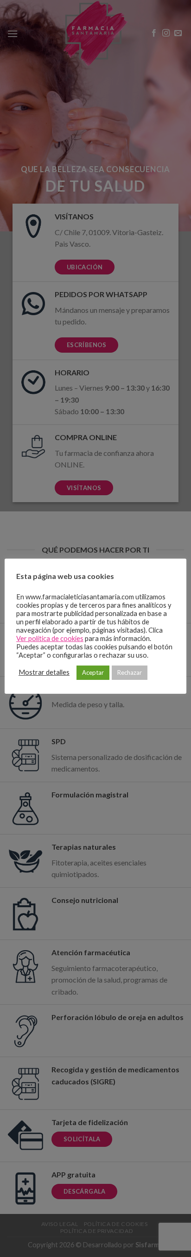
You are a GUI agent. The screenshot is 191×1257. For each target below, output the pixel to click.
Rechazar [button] (129, 672)
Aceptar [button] (93, 672)
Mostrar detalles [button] (44, 672)
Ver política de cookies (49, 638)
